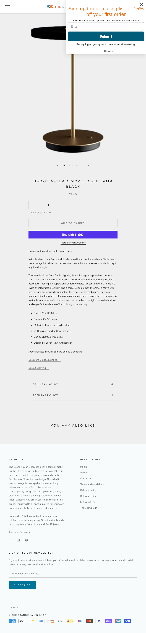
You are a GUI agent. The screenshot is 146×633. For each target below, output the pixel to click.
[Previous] (57, 165)
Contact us (86, 478)
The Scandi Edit (88, 508)
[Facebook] (10, 540)
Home (83, 466)
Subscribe (22, 585)
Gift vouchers (87, 502)
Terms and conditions (92, 484)
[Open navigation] (7, 6)
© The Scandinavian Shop (28, 615)
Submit (106, 36)
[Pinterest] (26, 540)
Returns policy (45, 395)
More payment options (73, 242)
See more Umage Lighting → (44, 360)
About (83, 472)
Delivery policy (46, 384)
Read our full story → (21, 532)
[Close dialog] (141, 4)
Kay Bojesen (52, 524)
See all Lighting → (38, 368)
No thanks (106, 51)
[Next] (88, 165)
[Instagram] (18, 540)
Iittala (37, 524)
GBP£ (12, 607)
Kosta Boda (26, 524)
